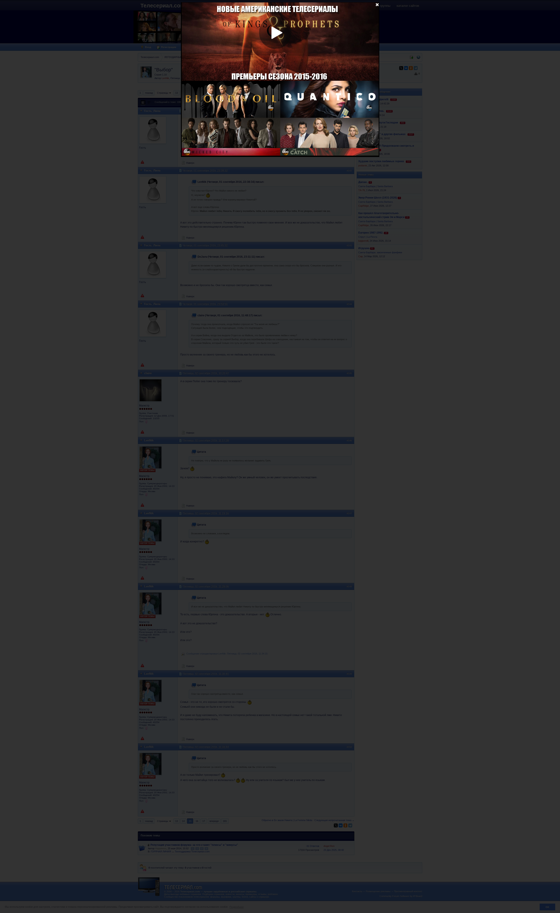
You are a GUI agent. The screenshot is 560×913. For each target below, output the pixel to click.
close (377, 4)
